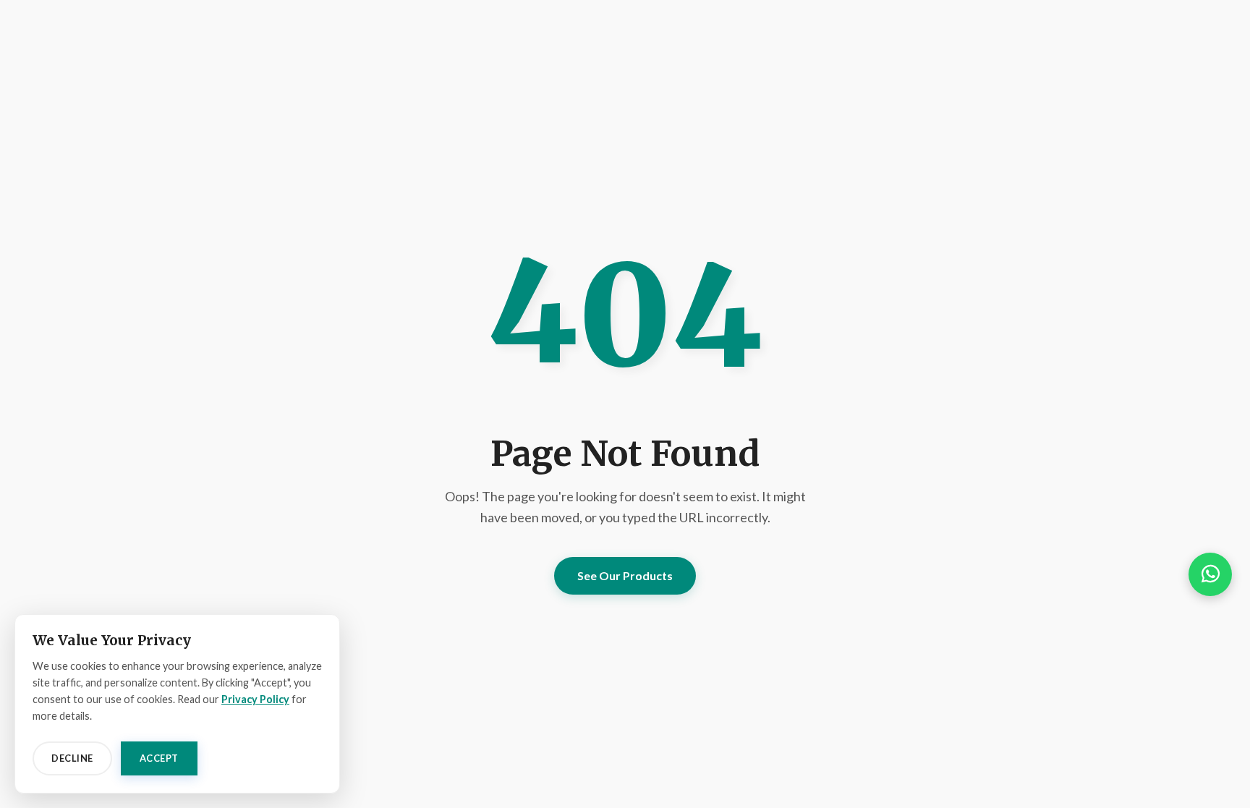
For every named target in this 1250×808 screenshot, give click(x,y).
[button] (1210, 574)
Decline (72, 758)
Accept (159, 758)
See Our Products (625, 575)
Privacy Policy (255, 699)
